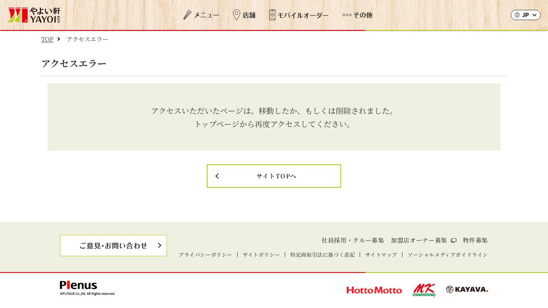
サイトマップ (381, 254)
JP (525, 16)
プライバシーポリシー (205, 254)
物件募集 (475, 240)
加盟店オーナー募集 (419, 240)
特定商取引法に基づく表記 (322, 254)
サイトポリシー (261, 254)
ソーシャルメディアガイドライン (448, 254)
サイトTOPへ (276, 176)
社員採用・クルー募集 (353, 240)
